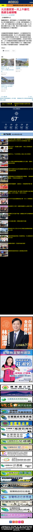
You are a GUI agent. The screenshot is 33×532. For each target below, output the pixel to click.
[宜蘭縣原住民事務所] (16, 512)
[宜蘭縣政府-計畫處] (16, 468)
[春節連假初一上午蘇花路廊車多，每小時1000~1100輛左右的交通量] (7, 62)
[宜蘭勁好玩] (16, 395)
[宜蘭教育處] (16, 499)
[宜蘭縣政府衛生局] (16, 481)
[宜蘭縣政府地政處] (16, 420)
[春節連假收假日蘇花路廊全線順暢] (22, 62)
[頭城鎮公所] (16, 456)
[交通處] (16, 444)
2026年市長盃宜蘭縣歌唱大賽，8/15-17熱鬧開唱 (20, 198)
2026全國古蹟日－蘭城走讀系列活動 (17, 221)
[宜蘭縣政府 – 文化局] (16, 505)
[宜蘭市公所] (16, 426)
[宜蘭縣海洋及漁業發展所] (16, 413)
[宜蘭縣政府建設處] (16, 450)
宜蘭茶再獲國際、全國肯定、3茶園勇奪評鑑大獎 (20, 183)
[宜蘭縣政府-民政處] (5, 469)
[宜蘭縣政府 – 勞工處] (16, 518)
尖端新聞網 (12, 15)
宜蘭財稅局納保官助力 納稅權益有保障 (17, 250)
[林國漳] (16, 348)
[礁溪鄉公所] (16, 407)
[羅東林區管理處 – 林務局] (16, 487)
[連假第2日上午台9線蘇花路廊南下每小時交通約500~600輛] (7, 80)
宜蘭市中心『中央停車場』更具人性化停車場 (19, 154)
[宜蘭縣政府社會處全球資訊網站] (16, 493)
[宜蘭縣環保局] (16, 401)
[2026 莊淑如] (16, 381)
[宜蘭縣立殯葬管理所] (16, 432)
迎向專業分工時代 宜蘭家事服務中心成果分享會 (20, 206)
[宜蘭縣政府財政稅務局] (16, 438)
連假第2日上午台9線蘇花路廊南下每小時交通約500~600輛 (7, 86)
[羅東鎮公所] (16, 389)
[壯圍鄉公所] (16, 462)
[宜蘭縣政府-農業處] (16, 475)
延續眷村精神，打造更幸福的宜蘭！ (17, 243)
